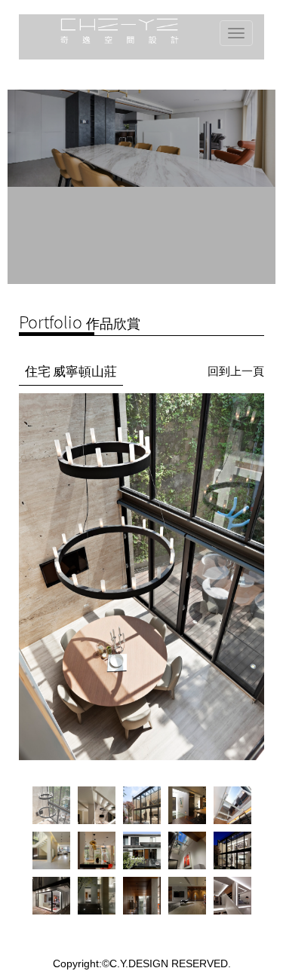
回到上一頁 (236, 371)
